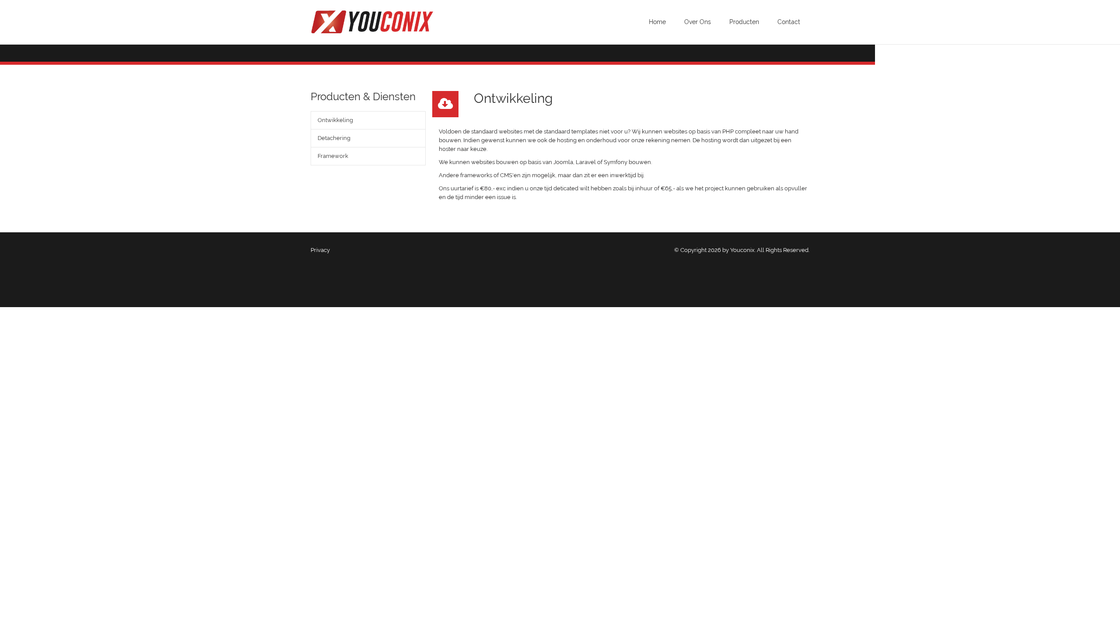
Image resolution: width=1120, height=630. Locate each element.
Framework (333, 156)
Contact (788, 21)
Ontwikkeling (335, 120)
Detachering (334, 138)
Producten (744, 21)
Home (657, 21)
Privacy (320, 250)
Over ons (697, 21)
